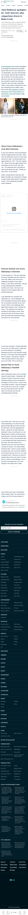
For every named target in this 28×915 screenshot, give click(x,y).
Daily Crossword (18, 731)
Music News (4, 603)
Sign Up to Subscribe (14, 530)
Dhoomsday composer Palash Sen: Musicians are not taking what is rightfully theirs (6, 827)
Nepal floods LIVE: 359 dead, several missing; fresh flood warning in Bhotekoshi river (7, 852)
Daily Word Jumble (5, 734)
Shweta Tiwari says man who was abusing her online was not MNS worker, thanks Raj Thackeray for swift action (20, 798)
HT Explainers (17, 777)
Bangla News (17, 772)
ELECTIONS (4, 717)
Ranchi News (4, 594)
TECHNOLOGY (4, 693)
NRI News (3, 777)
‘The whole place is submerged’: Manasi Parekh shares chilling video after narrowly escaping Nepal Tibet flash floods (7, 788)
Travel (15, 642)
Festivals (16, 637)
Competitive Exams (5, 625)
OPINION (3, 681)
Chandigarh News (5, 577)
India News (20, 5)
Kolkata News (4, 586)
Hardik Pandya (17, 560)
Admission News (5, 622)
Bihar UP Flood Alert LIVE (7, 757)
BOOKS (3, 709)
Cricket (13, 5)
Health (2, 640)
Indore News (4, 583)
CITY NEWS (4, 572)
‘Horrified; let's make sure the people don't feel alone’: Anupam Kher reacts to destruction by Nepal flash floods (7, 808)
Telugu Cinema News (6, 606)
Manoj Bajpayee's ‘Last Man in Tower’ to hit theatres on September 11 (7, 816)
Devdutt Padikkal (5, 560)
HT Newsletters (22, 863)
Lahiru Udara (17, 565)
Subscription (4, 865)
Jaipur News (17, 583)
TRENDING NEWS (5, 742)
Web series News (5, 609)
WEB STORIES (4, 649)
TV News (16, 606)
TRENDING (3, 653)
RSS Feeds (12, 868)
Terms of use (22, 860)
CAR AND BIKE (4, 689)
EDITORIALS (4, 685)
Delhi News (3, 580)
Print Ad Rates (13, 865)
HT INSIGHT (4, 713)
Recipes (16, 640)
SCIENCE (3, 677)
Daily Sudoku (4, 731)
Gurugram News (18, 580)
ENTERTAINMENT (5, 598)
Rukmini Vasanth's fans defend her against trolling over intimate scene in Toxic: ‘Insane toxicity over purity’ (20, 818)
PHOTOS (3, 661)
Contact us (12, 860)
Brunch (16, 634)
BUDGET (3, 669)
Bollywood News (5, 600)
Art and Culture (4, 634)
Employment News (18, 625)
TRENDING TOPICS (5, 761)
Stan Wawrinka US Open (7, 753)
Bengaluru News (5, 575)
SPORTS (3, 696)
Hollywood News (18, 600)
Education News (18, 627)
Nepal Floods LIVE (5, 745)
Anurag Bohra (10, 37)
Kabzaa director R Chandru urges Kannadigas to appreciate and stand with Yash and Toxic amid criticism (7, 798)
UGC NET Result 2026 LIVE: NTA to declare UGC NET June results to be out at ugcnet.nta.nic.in (7, 843)
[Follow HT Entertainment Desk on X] (15, 35)
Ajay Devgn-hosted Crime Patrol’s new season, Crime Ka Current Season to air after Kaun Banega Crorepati (20, 788)
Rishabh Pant (17, 563)
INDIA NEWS (4, 548)
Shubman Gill (17, 557)
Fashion (2, 637)
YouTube (23, 374)
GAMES (3, 728)
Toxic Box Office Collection (20, 745)
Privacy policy (4, 863)
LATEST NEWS (4, 540)
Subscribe (23, 2)
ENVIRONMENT (5, 673)
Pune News (16, 591)
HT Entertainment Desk (7, 35)
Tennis (15, 702)
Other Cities (17, 594)
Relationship (4, 642)
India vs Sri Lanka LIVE (6, 747)
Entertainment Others (19, 609)
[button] (2, 2)
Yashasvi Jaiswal (4, 563)
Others (2, 705)
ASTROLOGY (4, 613)
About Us (3, 860)
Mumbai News (4, 588)
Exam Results (4, 627)
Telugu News (4, 774)
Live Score (3, 557)
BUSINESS (3, 657)
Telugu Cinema (17, 769)
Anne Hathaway (6, 66)
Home (2, 5)
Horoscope (3, 615)
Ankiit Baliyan (17, 747)
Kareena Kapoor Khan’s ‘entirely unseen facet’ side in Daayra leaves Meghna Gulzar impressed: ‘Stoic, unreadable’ (20, 828)
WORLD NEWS (4, 544)
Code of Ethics (22, 865)
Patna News (4, 591)
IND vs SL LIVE (4, 568)
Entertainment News (6, 772)
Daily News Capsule (6, 526)
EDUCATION (4, 619)
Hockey (2, 702)
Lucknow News (17, 586)
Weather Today (13, 863)
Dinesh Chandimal (5, 565)
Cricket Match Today (19, 554)
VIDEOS (3, 665)
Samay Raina (17, 750)
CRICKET (3, 552)
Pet (1, 645)
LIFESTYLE (3, 631)
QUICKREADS (4, 720)
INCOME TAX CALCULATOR (8, 738)
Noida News (17, 588)
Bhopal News (17, 575)
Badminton (3, 699)
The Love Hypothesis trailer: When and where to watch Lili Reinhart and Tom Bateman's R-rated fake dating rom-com (20, 808)
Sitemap (3, 868)
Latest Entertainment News (10, 782)
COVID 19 (3, 724)
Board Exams (17, 622)
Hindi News (17, 774)
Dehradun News (18, 577)
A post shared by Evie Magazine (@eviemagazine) (14, 229)
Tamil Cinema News (18, 603)
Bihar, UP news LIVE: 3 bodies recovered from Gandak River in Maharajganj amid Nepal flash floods (20, 843)
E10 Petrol (3, 750)
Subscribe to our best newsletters (14, 522)
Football (16, 699)
